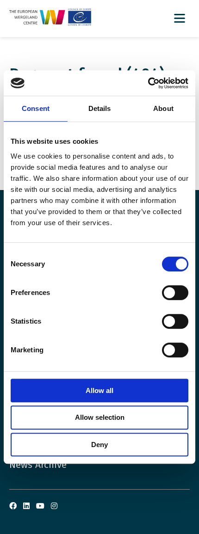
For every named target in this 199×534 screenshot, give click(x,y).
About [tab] (163, 108)
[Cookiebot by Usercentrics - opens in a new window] (147, 83)
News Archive (38, 465)
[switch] (175, 292)
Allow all (99, 390)
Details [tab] (99, 108)
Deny (99, 444)
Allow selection (99, 417)
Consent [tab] (36, 108)
